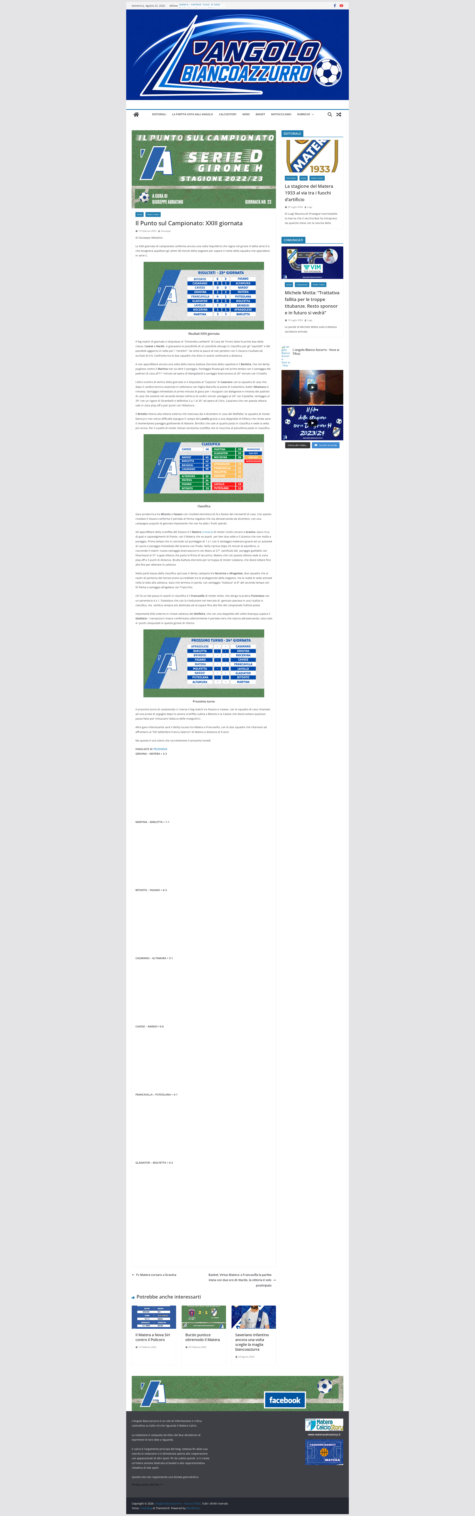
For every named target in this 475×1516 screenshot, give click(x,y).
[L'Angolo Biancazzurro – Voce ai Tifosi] (237, 12)
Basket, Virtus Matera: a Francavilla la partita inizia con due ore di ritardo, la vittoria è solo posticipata (240, 1280)
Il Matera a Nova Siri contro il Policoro (152, 1337)
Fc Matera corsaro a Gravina (156, 1275)
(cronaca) (207, 532)
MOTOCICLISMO (281, 114)
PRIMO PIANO (153, 214)
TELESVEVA (160, 749)
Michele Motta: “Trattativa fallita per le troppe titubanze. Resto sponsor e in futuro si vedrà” (312, 302)
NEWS (246, 114)
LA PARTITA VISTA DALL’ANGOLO (192, 114)
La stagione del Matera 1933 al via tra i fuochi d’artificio (309, 192)
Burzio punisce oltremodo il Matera (202, 1337)
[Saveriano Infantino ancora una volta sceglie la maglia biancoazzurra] (254, 1308)
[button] (312, 114)
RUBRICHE (303, 114)
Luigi (309, 207)
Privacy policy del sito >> (147, 1484)
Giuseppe (166, 231)
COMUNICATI (302, 284)
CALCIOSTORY (227, 114)
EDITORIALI (159, 114)
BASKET (260, 114)
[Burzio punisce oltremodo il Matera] (204, 1308)
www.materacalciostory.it (324, 1434)
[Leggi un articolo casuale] (338, 114)
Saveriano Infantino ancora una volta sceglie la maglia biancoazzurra (252, 1342)
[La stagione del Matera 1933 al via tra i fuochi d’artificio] (312, 156)
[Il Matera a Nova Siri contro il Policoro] (154, 1308)
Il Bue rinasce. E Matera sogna (198, 5)
